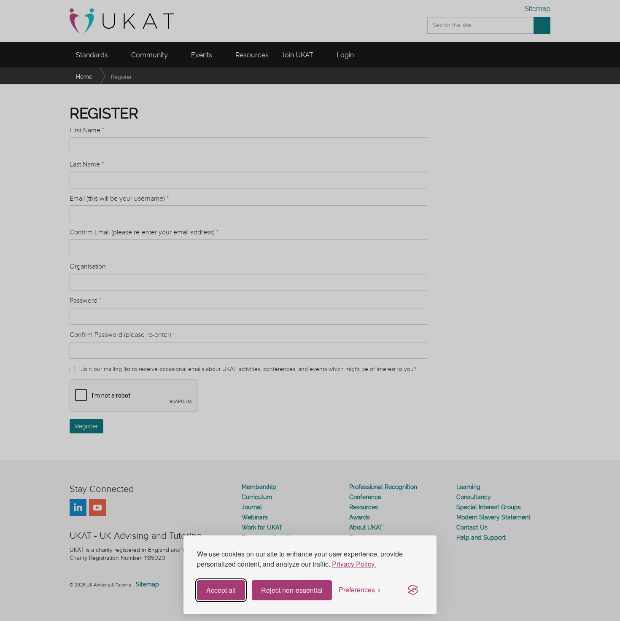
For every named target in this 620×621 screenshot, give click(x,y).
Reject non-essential (292, 590)
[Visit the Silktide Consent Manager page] (413, 590)
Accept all (221, 590)
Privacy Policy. (354, 564)
